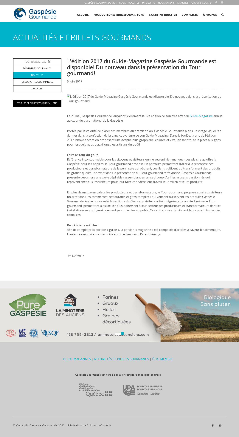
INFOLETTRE (148, 2)
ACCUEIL (83, 14)
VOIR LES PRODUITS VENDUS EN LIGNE (37, 103)
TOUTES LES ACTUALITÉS (37, 61)
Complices (190, 14)
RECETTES (133, 2)
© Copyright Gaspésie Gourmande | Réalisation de (50, 425)
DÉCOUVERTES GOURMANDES (37, 81)
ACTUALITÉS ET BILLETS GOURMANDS (121, 359)
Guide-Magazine (201, 116)
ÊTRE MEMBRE (162, 359)
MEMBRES (183, 2)
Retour (77, 255)
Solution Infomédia (99, 425)
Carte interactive (163, 14)
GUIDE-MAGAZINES (77, 359)
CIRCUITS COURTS (201, 2)
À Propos (210, 14)
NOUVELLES (37, 75)
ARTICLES (37, 88)
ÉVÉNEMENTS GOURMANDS (37, 68)
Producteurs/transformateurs (119, 14)
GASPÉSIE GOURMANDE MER (100, 2)
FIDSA (122, 2)
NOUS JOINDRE (166, 2)
